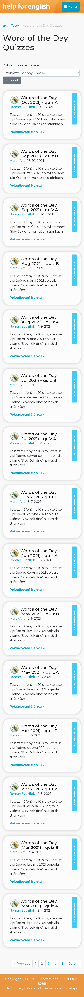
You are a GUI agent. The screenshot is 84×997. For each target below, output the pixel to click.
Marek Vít (18, 161)
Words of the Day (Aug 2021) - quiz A (39, 319)
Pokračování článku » (27, 132)
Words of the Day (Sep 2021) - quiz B (39, 153)
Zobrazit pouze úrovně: (21, 65)
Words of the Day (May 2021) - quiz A (39, 670)
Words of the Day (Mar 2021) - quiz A (39, 903)
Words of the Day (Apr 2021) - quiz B (39, 728)
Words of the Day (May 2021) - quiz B (39, 611)
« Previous (22, 963)
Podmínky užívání (21, 988)
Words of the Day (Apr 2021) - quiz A (39, 786)
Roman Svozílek (23, 107)
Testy (15, 25)
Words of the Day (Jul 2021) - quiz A (38, 436)
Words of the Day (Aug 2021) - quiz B (39, 261)
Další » (73, 963)
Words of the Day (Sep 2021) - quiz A (39, 207)
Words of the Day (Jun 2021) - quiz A (39, 553)
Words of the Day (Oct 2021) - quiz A (39, 100)
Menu (72, 6)
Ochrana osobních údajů (57, 988)
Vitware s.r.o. (49, 979)
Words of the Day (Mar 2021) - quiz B (39, 845)
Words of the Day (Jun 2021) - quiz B (39, 494)
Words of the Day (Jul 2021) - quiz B (38, 378)
